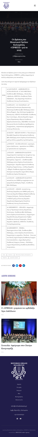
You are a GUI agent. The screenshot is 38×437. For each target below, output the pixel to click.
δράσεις (10, 254)
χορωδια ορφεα (14, 257)
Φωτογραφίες (19, 397)
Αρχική (19, 384)
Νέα (19, 62)
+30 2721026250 (19, 415)
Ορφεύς (5, 257)
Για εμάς (19, 387)
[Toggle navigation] (30, 5)
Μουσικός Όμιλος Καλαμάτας (23, 254)
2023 (4, 254)
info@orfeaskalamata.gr (19, 406)
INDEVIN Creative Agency (22, 432)
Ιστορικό (19, 390)
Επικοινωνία (19, 400)
